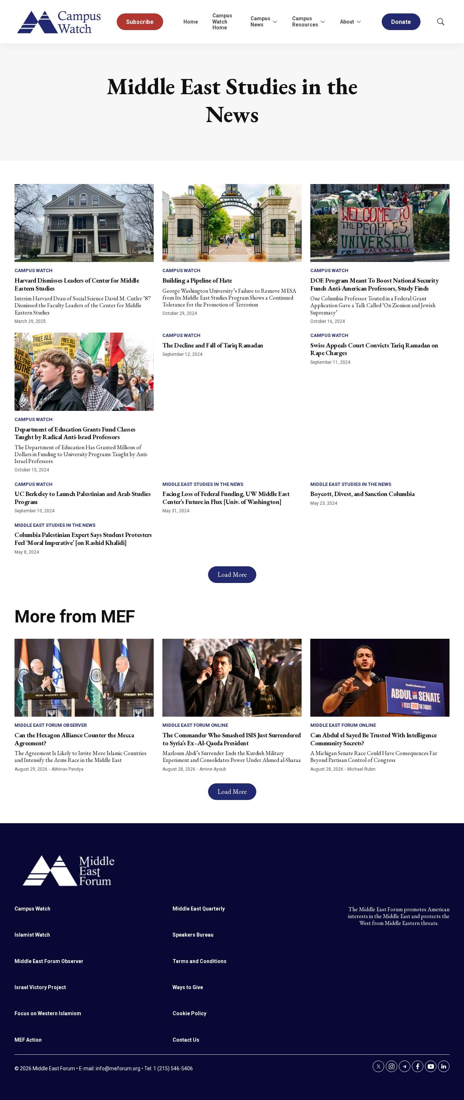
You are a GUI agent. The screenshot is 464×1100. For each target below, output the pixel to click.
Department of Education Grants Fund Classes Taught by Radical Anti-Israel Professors (75, 433)
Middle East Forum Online (195, 725)
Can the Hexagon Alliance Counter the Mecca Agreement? (74, 739)
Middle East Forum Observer (50, 725)
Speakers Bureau (193, 935)
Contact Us (186, 1040)
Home (190, 22)
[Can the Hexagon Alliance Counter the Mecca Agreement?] (84, 678)
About (347, 22)
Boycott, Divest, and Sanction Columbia (362, 493)
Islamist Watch (32, 935)
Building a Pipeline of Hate (197, 280)
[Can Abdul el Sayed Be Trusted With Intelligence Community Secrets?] (380, 678)
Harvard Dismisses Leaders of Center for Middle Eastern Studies (76, 284)
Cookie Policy (189, 1013)
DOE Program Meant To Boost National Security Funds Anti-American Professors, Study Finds (374, 284)
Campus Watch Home (222, 22)
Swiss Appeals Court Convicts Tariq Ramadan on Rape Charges (374, 349)
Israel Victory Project (40, 987)
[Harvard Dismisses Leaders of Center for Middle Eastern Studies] (84, 223)
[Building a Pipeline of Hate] (232, 223)
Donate (401, 21)
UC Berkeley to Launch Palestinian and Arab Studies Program (82, 497)
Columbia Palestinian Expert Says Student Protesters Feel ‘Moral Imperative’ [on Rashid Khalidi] (83, 538)
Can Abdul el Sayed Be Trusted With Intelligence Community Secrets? (373, 739)
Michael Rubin (361, 769)
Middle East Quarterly (199, 909)
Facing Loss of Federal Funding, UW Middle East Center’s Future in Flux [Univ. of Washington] (225, 497)
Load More (232, 574)
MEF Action (28, 1040)
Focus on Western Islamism (47, 1013)
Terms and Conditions (200, 961)
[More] (275, 22)
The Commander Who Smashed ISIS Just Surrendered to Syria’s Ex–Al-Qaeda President (231, 739)
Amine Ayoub (212, 769)
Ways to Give (188, 987)
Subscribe (140, 21)
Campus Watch (33, 270)
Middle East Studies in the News (202, 484)
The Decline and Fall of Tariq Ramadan (212, 345)
